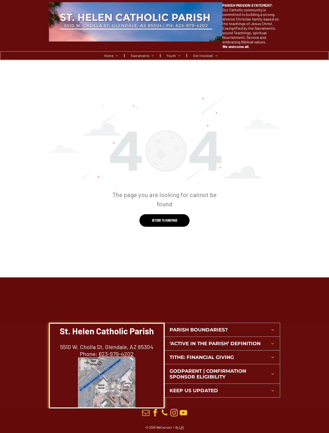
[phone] (164, 413)
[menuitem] (111, 56)
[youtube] (183, 413)
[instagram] (174, 413)
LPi (181, 427)
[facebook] (155, 413)
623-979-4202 (116, 353)
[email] (145, 413)
